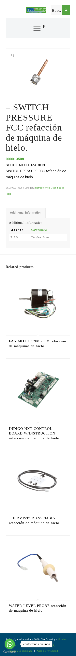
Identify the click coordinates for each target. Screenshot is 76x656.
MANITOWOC (39, 230)
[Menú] (35, 28)
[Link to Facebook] (44, 26)
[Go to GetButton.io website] (9, 652)
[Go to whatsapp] (10, 644)
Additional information (26, 212)
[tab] (26, 213)
